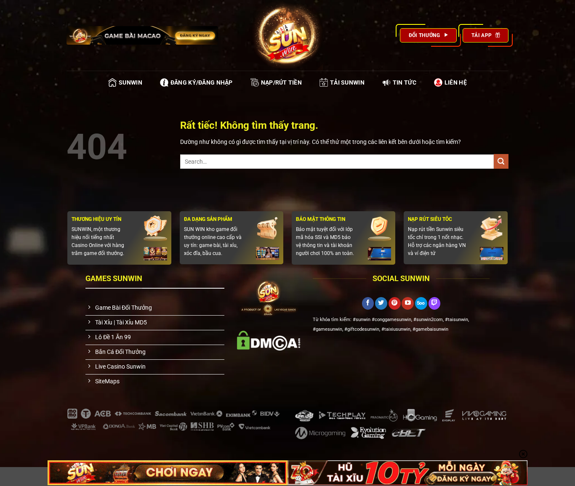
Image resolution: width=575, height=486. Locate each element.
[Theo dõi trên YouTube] (408, 303)
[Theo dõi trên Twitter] (381, 303)
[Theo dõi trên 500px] (421, 303)
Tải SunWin (347, 82)
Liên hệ (456, 82)
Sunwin (130, 82)
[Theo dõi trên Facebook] (368, 303)
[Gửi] (501, 161)
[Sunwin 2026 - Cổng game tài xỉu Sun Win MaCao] (287, 35)
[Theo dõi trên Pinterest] (395, 303)
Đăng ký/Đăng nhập (201, 82)
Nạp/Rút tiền (281, 82)
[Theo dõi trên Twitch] (435, 303)
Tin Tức (404, 82)
